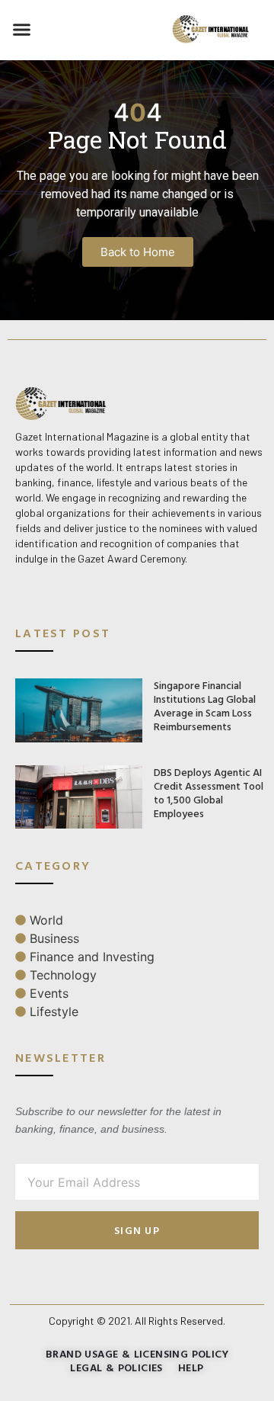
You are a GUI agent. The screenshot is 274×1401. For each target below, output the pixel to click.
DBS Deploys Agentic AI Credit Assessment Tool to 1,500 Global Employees (208, 792)
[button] (22, 29)
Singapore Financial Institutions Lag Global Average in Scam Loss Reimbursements (205, 705)
